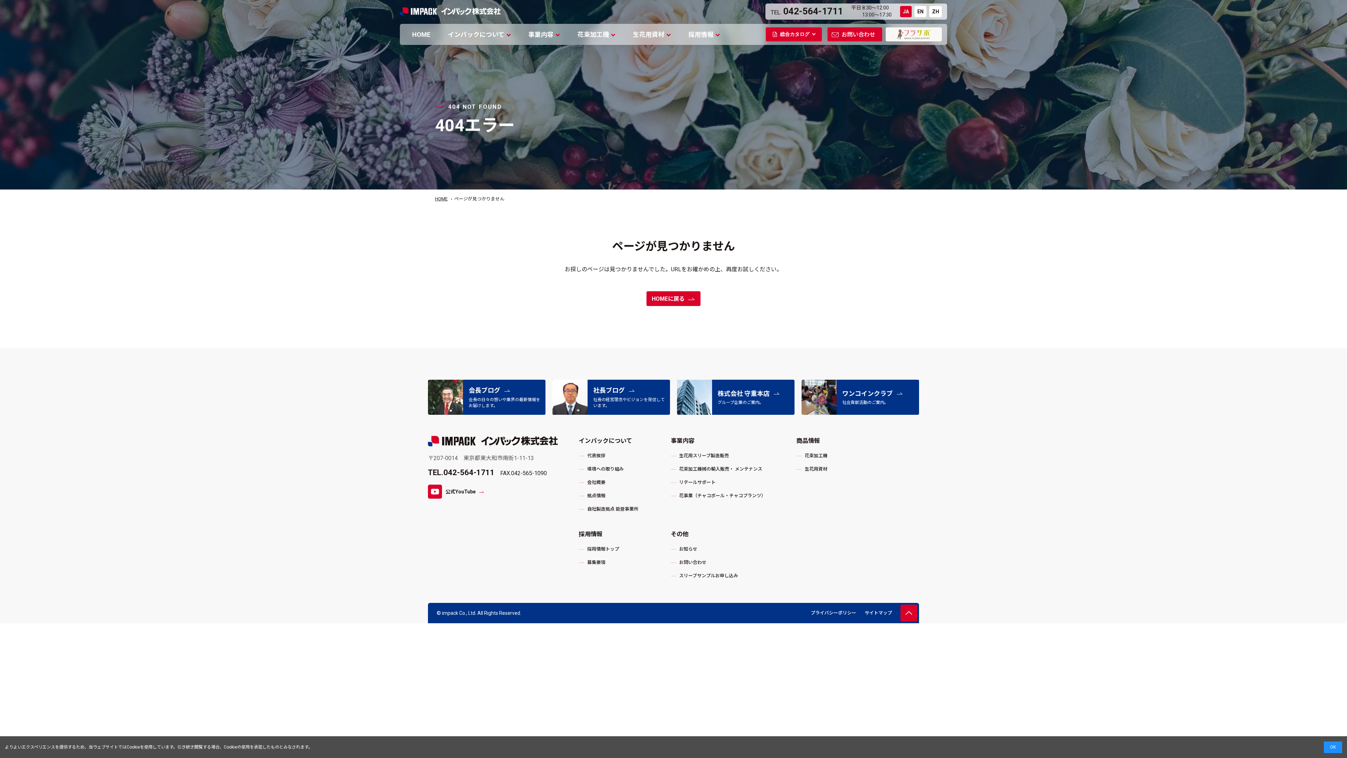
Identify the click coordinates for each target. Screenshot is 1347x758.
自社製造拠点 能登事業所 (612, 509)
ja (906, 11)
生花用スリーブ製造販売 (704, 455)
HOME (421, 34)
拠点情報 (596, 495)
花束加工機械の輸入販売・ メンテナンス (720, 469)
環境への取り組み (605, 469)
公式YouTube (460, 491)
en (920, 11)
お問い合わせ (858, 34)
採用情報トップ (603, 549)
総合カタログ (795, 34)
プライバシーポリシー (833, 613)
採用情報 (700, 34)
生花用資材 (648, 34)
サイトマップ (878, 613)
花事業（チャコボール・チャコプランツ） (722, 495)
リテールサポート (697, 482)
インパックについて (476, 34)
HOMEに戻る (668, 298)
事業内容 (541, 34)
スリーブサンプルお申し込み (708, 575)
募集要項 (596, 562)
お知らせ (688, 549)
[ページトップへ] (908, 613)
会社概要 (596, 482)
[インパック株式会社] (493, 441)
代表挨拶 (596, 455)
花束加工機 (593, 34)
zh (935, 11)
